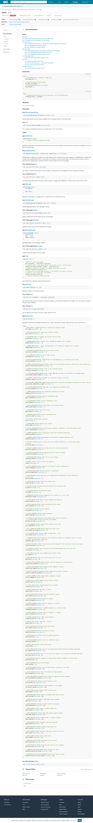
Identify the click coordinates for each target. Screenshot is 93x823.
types (38, 9)
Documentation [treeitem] (7, 33)
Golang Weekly (81, 814)
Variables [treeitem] (6, 41)
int (58, 153)
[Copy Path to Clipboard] (40, 9)
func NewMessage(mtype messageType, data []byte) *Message (42, 50)
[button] (10, 19)
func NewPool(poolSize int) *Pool (34, 61)
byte (44, 167)
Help (24, 809)
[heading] (6, 2)
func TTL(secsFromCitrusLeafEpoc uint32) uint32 (36, 40)
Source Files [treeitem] (6, 49)
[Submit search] (45, 2)
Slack (79, 807)
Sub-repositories (45, 804)
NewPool (28, 284)
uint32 (43, 125)
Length (40, 246)
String (36, 761)
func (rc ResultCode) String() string (34, 68)
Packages (75, 2)
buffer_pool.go (26, 773)
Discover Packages (6, 9)
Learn (59, 2)
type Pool (25, 59)
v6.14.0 (6, 15)
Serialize (36, 220)
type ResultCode (26, 66)
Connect (80, 799)
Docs (66, 2)
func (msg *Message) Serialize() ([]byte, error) (37, 54)
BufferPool (28, 136)
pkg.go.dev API (44, 809)
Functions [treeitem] (6, 43)
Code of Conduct (63, 814)
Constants (25, 37)
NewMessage (29, 200)
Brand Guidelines (63, 811)
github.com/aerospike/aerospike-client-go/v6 (24, 9)
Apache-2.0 (41, 15)
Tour (24, 804)
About (61, 799)
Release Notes (62, 809)
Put (35, 174)
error (49, 213)
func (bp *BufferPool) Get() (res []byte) (35, 45)
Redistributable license (29, 19)
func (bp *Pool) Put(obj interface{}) (34, 64)
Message (28, 184)
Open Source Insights (16, 24)
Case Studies (7, 804)
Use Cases (6, 802)
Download (61, 802)
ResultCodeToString (31, 112)
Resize (35, 210)
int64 (44, 213)
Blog (60, 804)
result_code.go (61, 773)
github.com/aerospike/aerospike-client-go (20, 22)
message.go (43, 773)
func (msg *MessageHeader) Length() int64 (37, 57)
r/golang (80, 809)
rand (24, 786)
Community (85, 2)
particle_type (27, 783)
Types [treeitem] (5, 46)
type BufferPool (26, 42)
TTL (26, 122)
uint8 (31, 234)
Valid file (15, 19)
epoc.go (24, 775)
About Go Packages (45, 807)
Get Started (26, 799)
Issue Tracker (62, 807)
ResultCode (46, 115)
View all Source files (85, 769)
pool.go (42, 775)
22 (58, 15)
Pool (26, 256)
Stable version (56, 19)
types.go (59, 775)
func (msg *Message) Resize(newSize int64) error (38, 52)
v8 (22, 6)
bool (58, 266)
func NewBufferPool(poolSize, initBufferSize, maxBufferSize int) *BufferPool (45, 43)
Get (35, 164)
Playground (25, 802)
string (52, 115)
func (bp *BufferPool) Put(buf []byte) (35, 47)
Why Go (51, 2)
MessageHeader (29, 188)
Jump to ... (5, 30)
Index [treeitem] (5, 36)
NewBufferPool (30, 150)
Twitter (79, 802)
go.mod (15, 19)
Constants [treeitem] (6, 39)
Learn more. (73, 820)
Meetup (79, 811)
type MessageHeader (28, 56)
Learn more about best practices (71, 19)
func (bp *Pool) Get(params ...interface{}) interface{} (39, 63)
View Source (88, 73)
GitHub (79, 804)
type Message (26, 49)
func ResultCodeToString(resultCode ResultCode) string (37, 38)
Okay (79, 820)
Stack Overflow (26, 807)
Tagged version (44, 19)
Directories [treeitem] (6, 52)
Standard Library (45, 802)
